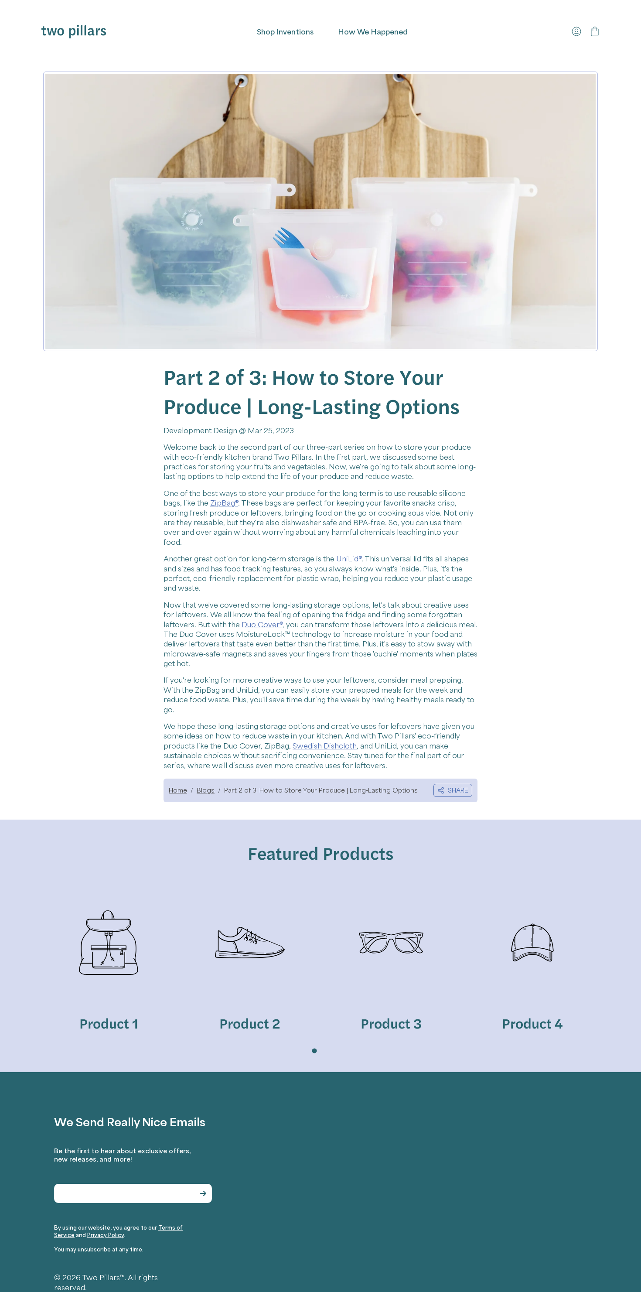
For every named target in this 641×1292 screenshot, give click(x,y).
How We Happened (373, 31)
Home (178, 790)
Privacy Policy (105, 1234)
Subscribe (203, 1193)
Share (458, 790)
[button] (595, 31)
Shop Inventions (285, 31)
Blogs (206, 790)
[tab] (314, 1051)
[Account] (576, 31)
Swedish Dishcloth (325, 745)
